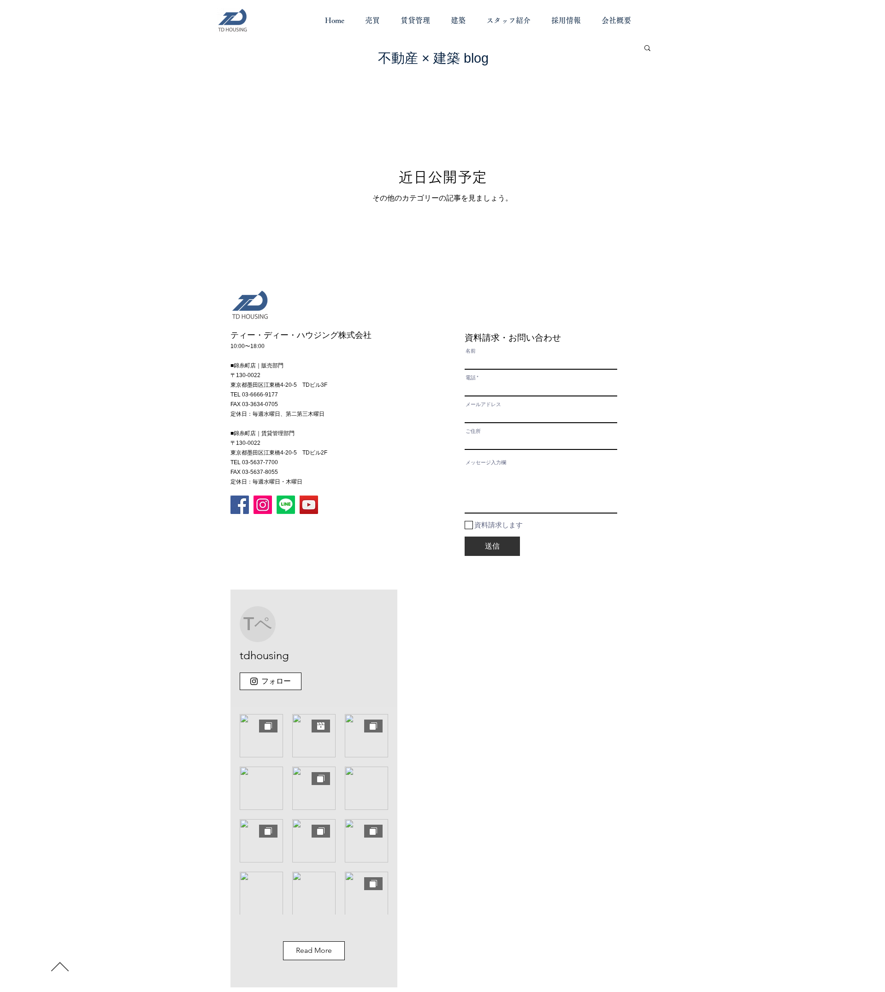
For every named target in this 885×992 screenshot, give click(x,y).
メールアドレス (483, 404)
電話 (471, 377)
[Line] (286, 505)
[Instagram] (263, 505)
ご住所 (473, 431)
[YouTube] (309, 505)
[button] (647, 48)
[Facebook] (239, 505)
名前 (471, 351)
